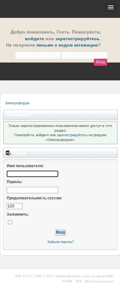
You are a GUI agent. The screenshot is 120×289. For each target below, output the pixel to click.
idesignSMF (105, 276)
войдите (34, 38)
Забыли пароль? (60, 242)
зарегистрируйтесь (77, 38)
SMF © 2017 (44, 276)
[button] (111, 7)
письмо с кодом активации (67, 45)
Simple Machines (68, 276)
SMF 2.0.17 (23, 276)
